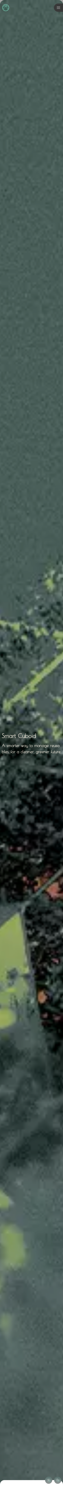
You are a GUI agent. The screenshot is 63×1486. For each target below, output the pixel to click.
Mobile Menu (58, 8)
